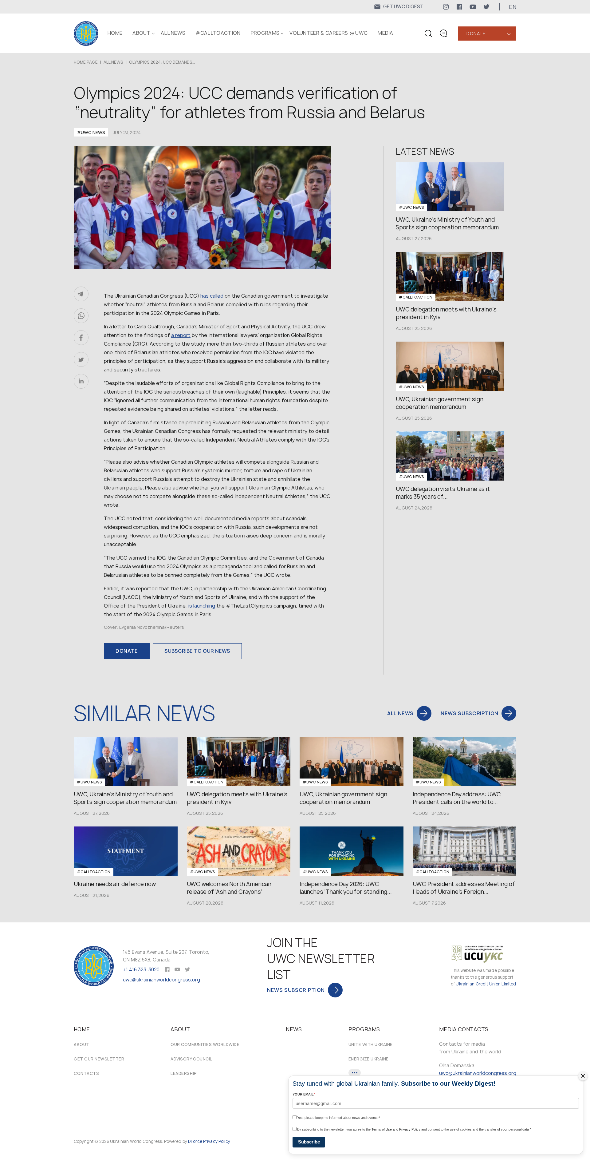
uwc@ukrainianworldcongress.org (161, 980)
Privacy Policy (216, 1141)
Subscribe (309, 1141)
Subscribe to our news (197, 651)
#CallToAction (217, 33)
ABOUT (141, 33)
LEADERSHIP (184, 1073)
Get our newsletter (99, 1059)
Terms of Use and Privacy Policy (396, 1129)
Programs (265, 33)
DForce (195, 1141)
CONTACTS (86, 1073)
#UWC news (91, 132)
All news (173, 33)
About (81, 1044)
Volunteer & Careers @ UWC (328, 33)
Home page (86, 62)
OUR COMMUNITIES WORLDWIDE (205, 1044)
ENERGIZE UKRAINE (368, 1059)
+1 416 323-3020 (141, 969)
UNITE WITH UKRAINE (370, 1044)
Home (115, 33)
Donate (475, 33)
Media (385, 33)
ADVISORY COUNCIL (191, 1059)
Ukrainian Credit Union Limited (486, 984)
